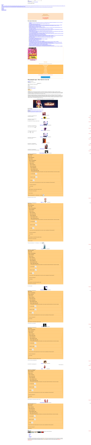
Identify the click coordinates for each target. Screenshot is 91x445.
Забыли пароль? (30, 1)
